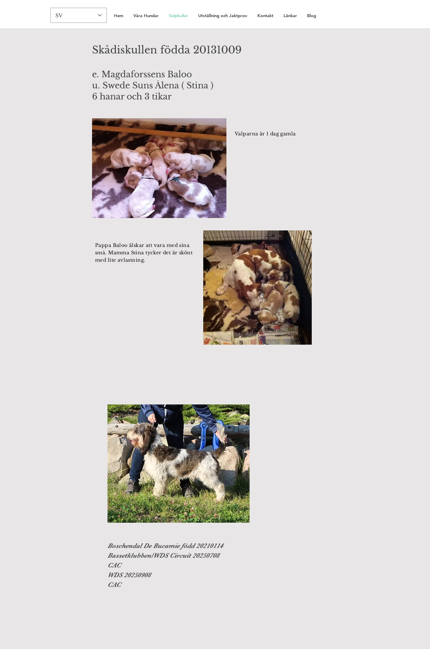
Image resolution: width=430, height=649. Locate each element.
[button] (265, 15)
